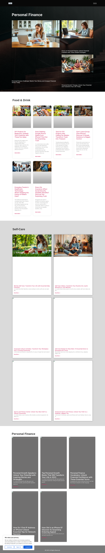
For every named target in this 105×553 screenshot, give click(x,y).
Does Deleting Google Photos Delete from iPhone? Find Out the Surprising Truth (41, 136)
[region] (18, 542)
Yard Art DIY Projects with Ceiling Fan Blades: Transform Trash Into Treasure (62, 135)
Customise (9, 547)
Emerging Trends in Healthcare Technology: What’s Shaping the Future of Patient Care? (22, 191)
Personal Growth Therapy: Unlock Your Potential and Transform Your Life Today (76, 85)
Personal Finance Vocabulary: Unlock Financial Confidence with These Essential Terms (81, 476)
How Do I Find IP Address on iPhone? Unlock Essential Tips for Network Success (24, 531)
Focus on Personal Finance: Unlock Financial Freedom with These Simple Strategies (75, 51)
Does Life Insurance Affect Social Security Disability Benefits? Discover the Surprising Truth (42, 191)
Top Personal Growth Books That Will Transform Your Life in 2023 (53, 475)
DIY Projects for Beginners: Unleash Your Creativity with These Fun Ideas (22, 134)
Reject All (18, 547)
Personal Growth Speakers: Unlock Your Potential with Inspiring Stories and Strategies (24, 476)
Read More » (17, 152)
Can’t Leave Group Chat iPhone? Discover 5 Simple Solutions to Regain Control (83, 135)
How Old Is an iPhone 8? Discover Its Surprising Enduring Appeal (52, 530)
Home (95, 3)
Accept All (28, 547)
